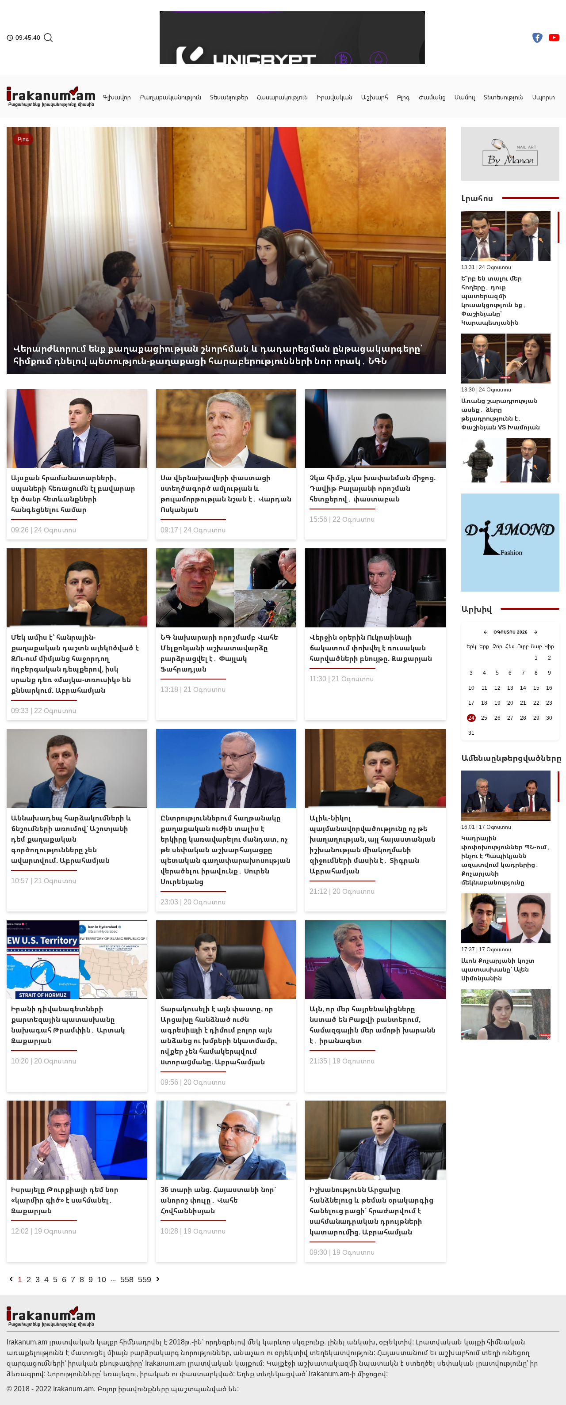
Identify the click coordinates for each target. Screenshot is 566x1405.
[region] (510, 346)
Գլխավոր (117, 97)
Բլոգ (403, 97)
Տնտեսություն (504, 97)
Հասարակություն (282, 97)
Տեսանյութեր (229, 97)
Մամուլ (465, 97)
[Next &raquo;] (157, 1279)
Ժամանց (432, 97)
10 (101, 1279)
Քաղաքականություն (170, 97)
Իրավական (334, 97)
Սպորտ (543, 97)
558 (127, 1279)
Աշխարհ (374, 97)
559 (144, 1279)
